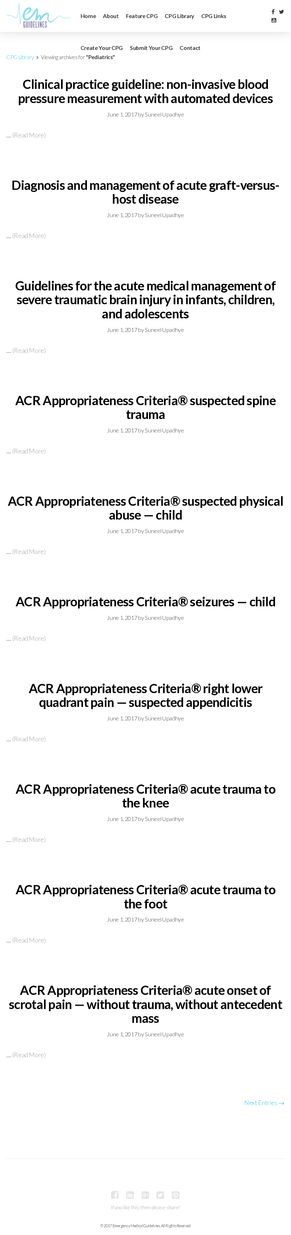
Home (88, 15)
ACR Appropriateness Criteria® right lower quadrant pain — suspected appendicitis (145, 695)
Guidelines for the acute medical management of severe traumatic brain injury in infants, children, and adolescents (145, 299)
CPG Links (213, 15)
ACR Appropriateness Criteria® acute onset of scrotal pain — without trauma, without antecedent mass (145, 1004)
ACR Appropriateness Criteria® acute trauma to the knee (145, 796)
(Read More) (29, 135)
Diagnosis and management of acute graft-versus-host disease (145, 192)
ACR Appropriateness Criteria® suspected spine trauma (145, 407)
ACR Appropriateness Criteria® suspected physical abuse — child (145, 508)
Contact (190, 47)
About (111, 15)
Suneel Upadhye (164, 114)
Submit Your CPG (151, 47)
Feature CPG (142, 15)
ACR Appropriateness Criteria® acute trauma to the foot (145, 896)
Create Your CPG (102, 47)
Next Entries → (264, 1102)
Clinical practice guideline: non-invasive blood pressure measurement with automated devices (145, 91)
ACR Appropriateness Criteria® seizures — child (145, 601)
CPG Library (179, 15)
